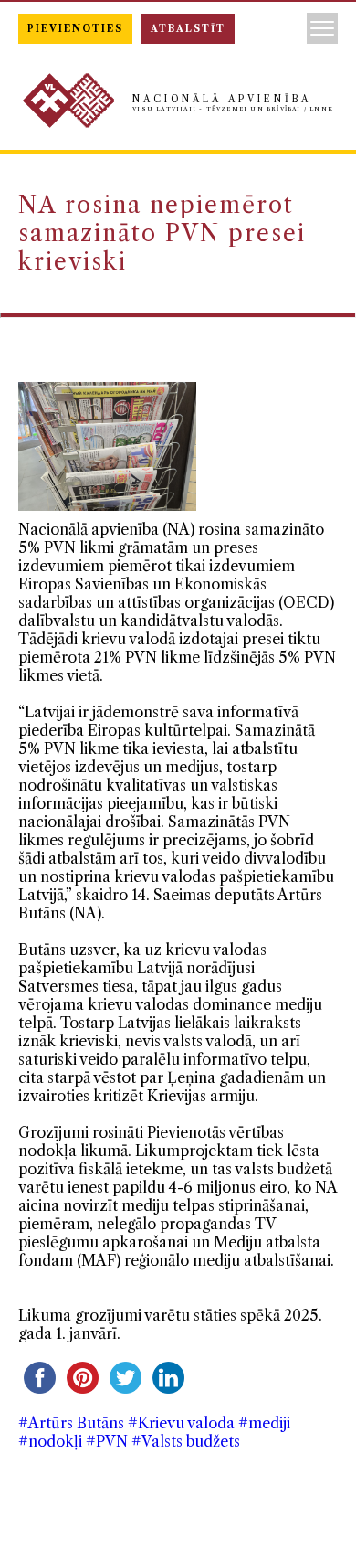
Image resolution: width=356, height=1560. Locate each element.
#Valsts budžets (185, 1441)
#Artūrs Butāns (71, 1423)
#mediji (264, 1423)
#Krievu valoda (181, 1423)
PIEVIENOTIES (75, 29)
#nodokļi (50, 1441)
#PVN (107, 1441)
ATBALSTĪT (188, 29)
